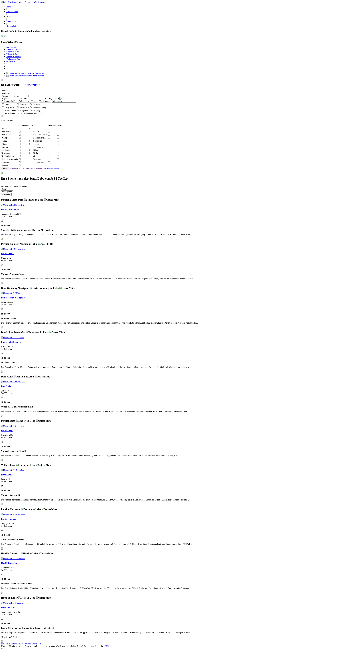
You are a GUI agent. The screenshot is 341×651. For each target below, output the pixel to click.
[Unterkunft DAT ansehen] (13, 382)
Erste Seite (5, 644)
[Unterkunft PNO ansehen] (13, 249)
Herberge (36, 104)
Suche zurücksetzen (51, 168)
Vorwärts (27, 644)
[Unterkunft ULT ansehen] (12, 470)
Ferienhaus (24, 107)
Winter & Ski (11, 54)
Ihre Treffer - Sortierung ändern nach (16, 186)
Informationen (12, 11)
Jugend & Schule (13, 56)
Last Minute (11, 47)
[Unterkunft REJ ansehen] (12, 426)
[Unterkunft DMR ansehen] (13, 558)
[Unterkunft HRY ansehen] (13, 514)
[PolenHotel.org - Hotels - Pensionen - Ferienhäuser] (23, 2)
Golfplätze (10, 61)
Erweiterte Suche (17, 168)
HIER (106, 646)
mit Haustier (10, 113)
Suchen (5, 168)
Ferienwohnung (39, 107)
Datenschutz (11, 26)
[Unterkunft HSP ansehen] (12, 603)
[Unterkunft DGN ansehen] (13, 293)
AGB (8, 16)
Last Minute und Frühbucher (32, 113)
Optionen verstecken (33, 168)
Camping (36, 110)
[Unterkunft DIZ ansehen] (12, 337)
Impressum (11, 21)
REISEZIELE (32, 85)
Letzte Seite (37, 644)
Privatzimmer (10, 110)
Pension (23, 104)
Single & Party (12, 52)
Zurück (14, 644)
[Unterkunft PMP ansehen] (12, 205)
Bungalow (24, 110)
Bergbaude (9, 107)
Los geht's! (6, 194)
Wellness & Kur (13, 59)
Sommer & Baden (14, 49)
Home (9, 7)
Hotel (7, 104)
